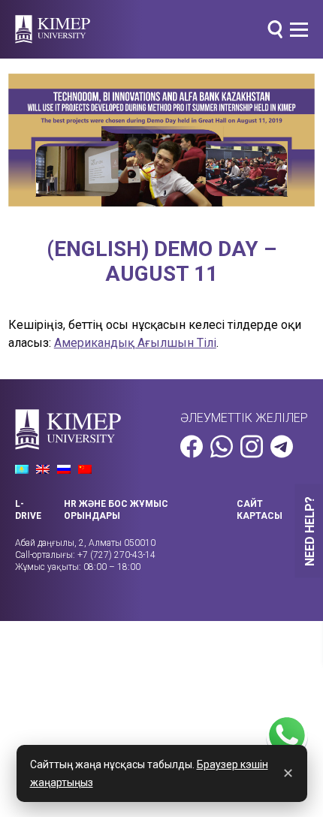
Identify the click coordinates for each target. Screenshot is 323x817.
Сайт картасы (259, 510)
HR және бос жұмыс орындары (116, 510)
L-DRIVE (28, 510)
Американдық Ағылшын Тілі (135, 343)
